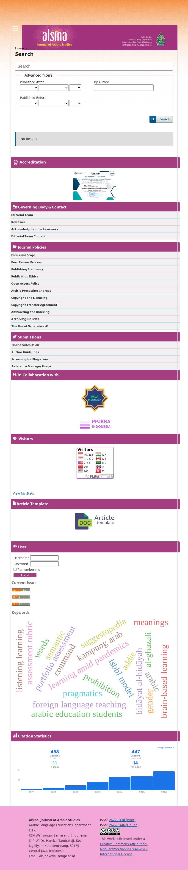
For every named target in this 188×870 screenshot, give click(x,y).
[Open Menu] (15, 28)
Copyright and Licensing (29, 298)
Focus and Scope (23, 255)
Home (19, 48)
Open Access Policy (25, 283)
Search (165, 119)
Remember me (28, 569)
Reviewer (18, 222)
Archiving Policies (25, 319)
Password (21, 564)
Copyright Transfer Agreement (34, 305)
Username (21, 558)
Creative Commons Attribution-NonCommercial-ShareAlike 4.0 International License (124, 849)
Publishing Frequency (27, 269)
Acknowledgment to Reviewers (34, 229)
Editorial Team (22, 215)
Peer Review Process (26, 262)
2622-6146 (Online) (123, 825)
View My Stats (23, 493)
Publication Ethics (24, 276)
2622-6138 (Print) (122, 820)
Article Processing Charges (31, 290)
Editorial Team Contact (28, 236)
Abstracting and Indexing (30, 312)
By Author (101, 82)
